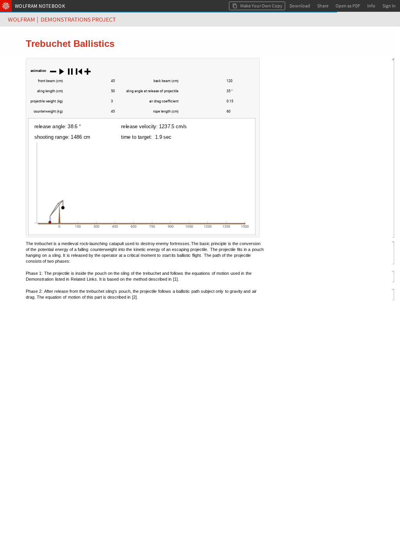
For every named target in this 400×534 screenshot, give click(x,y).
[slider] (85, 85)
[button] (53, 71)
